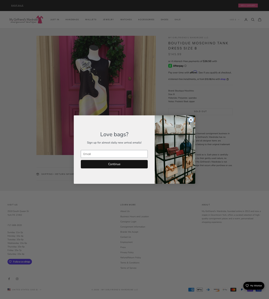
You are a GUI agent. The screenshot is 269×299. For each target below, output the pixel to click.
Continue (114, 164)
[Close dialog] (190, 119)
